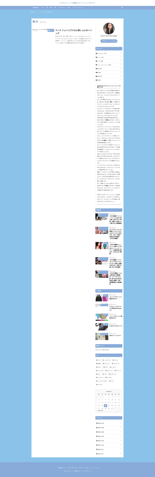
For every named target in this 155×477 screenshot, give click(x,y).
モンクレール (116, 363)
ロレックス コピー (114, 129)
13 (68, 36)
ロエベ (99, 374)
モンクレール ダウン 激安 (105, 101)
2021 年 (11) (100, 445)
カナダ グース (113, 374)
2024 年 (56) (100, 432)
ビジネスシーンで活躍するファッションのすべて (77, 3)
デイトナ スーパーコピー (108, 147)
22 (105, 405)
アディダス (109, 377)
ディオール (113, 367)
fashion (99, 363)
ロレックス (118, 370)
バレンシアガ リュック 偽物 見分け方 (115, 297)
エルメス (99, 367)
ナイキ (99, 360)
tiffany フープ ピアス (115, 335)
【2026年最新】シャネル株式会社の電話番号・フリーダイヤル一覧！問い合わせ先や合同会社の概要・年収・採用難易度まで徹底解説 (115, 279)
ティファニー (100, 377)
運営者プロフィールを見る (109, 41)
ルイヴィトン (107, 363)
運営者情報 (35, 7)
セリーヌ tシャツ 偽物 (102, 120)
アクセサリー (61, 7)
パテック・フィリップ (107, 92)
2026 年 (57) (100, 423)
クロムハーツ (110, 370)
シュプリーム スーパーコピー (112, 111)
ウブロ (105, 374)
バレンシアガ (100, 370)
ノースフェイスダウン (102, 381)
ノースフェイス (107, 360)
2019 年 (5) (100, 454)
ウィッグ (100, 57)
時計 (51, 7)
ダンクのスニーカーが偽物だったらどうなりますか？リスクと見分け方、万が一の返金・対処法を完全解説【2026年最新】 (115, 234)
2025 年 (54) (100, 427)
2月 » (102, 410)
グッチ (112, 381)
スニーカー (100, 384)
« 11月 (98, 410)
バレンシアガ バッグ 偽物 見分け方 (115, 317)
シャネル (116, 360)
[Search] (122, 7)
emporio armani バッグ (115, 326)
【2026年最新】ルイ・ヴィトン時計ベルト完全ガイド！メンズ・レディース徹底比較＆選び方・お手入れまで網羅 (115, 249)
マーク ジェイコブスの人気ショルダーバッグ (73, 31)
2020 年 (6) (100, 449)
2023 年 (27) (100, 436)
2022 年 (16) (100, 440)
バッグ (42, 7)
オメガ (106, 367)
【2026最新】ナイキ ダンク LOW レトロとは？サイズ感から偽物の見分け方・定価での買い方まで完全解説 (115, 263)
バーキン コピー (111, 174)
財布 (69, 7)
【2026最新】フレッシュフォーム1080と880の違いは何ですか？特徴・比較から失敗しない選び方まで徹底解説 (115, 219)
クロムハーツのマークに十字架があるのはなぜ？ (115, 308)
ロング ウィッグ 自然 (102, 185)
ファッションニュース (78, 7)
